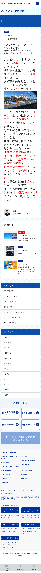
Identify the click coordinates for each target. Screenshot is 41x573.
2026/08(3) (8, 337)
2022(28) (7, 384)
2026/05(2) (8, 348)
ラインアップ (25, 464)
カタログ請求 (5, 474)
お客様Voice (5, 462)
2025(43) (7, 369)
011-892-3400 (20, 440)
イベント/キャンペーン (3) (13, 296)
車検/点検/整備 (6, 470)
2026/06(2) (8, 342)
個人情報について (7, 494)
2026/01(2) (8, 363)
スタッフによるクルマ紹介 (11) (15, 312)
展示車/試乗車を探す (28, 460)
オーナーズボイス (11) (12, 317)
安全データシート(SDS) (9, 490)
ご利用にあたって (27, 490)
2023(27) (7, 379)
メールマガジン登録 (9, 524)
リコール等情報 (29, 524)
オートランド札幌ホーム (9, 452)
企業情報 (24, 474)
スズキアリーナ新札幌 (12, 11)
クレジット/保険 (26, 470)
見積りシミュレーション (29, 510)
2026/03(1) (8, 358)
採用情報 (24, 478)
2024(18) (7, 374)
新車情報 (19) (8, 291)
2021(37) (7, 390)
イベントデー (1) (10, 301)
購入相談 (4, 478)
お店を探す (25, 456)
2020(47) (7, 395)
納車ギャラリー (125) (11, 323)
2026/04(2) (8, 353)
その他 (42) (8, 307)
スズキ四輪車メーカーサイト (9, 510)
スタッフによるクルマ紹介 (10, 466)
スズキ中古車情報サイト (8, 538)
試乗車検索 (4, 482)
